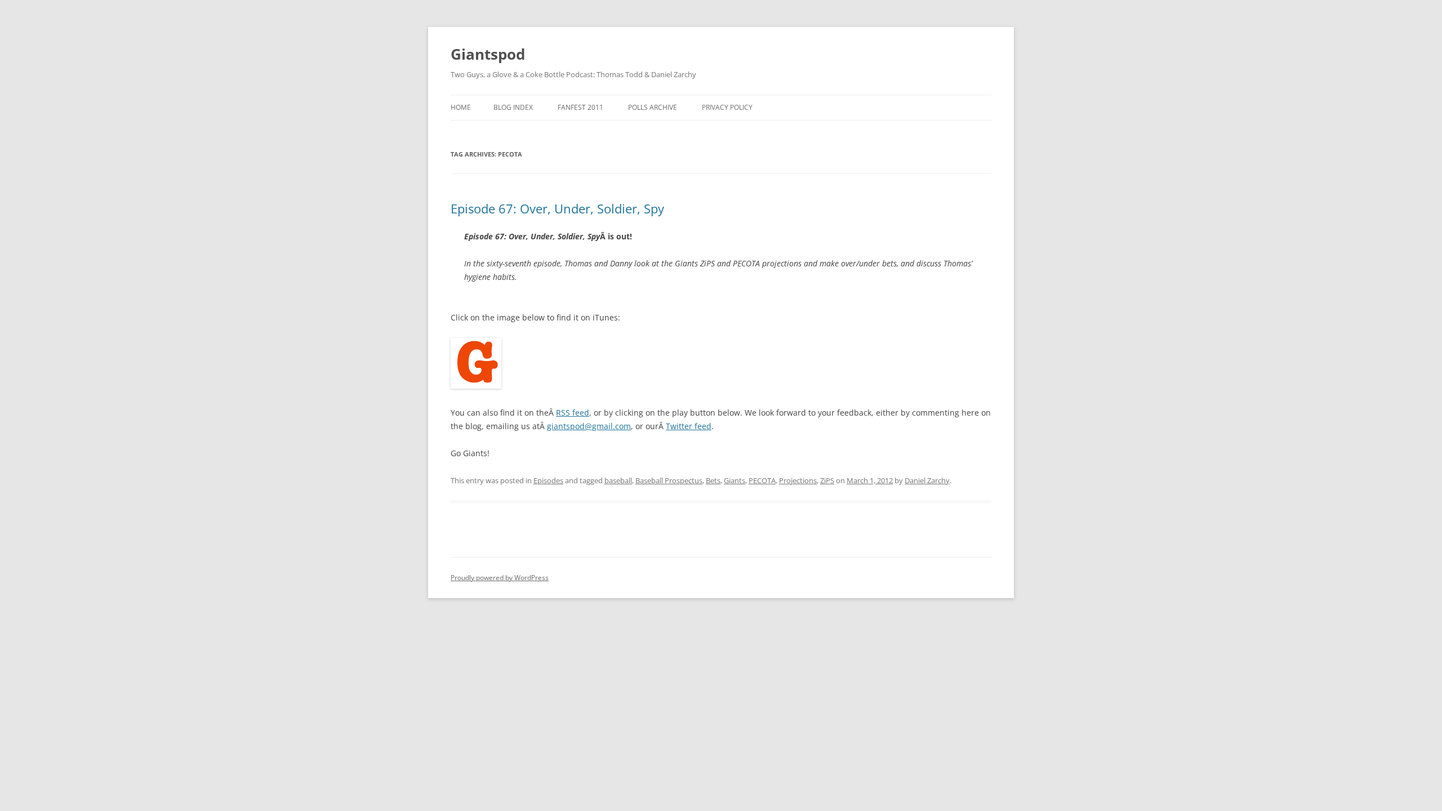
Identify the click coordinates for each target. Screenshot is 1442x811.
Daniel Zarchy (927, 480)
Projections (798, 480)
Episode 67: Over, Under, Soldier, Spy (557, 208)
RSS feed (572, 412)
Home (461, 107)
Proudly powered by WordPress (500, 577)
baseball (618, 480)
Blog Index (513, 107)
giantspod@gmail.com (589, 426)
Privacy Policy (727, 107)
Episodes (548, 480)
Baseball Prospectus (668, 480)
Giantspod (488, 54)
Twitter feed (688, 426)
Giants (734, 480)
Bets (713, 480)
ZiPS (827, 480)
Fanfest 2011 (580, 107)
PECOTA (762, 480)
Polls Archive (652, 107)
